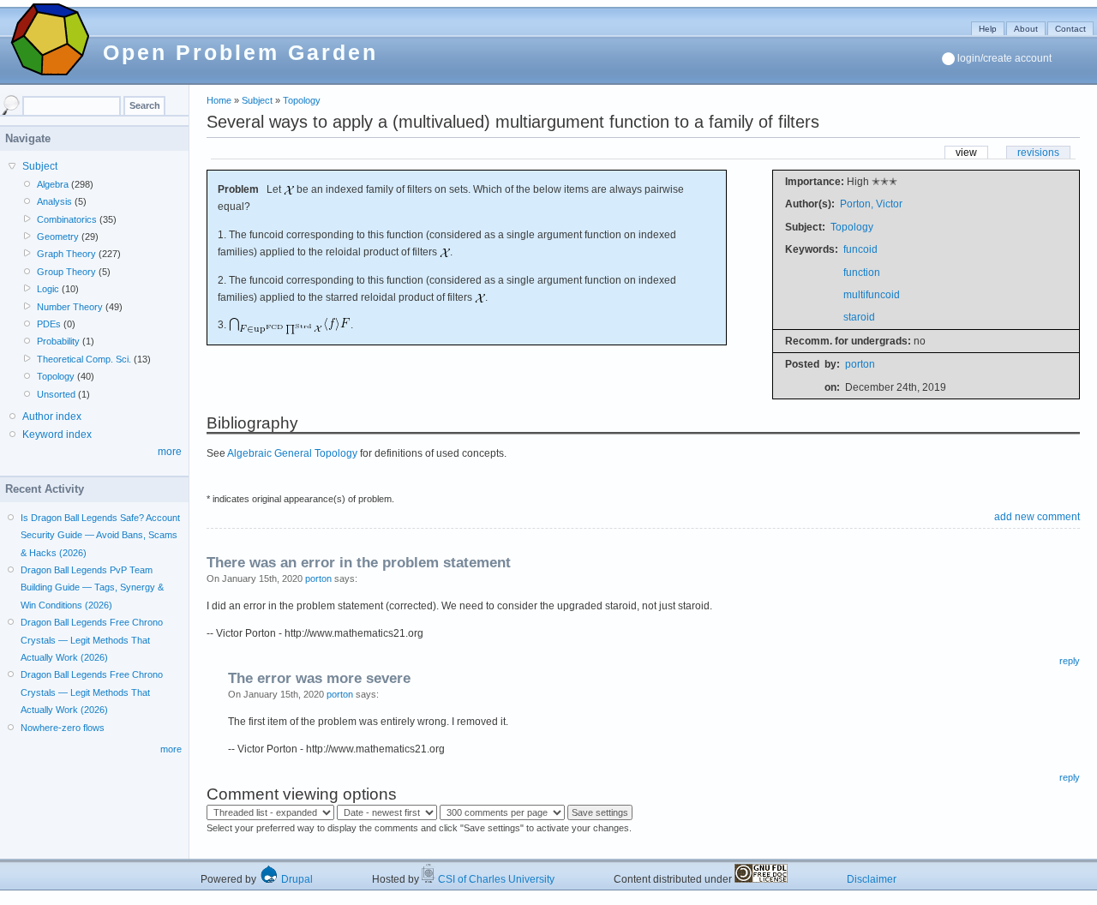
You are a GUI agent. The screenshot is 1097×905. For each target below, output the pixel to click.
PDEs (49, 324)
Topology (302, 100)
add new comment (1037, 517)
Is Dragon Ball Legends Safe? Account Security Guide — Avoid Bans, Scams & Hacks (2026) (100, 535)
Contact (1070, 28)
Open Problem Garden (240, 52)
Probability (58, 341)
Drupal (296, 879)
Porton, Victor (871, 204)
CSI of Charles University (494, 879)
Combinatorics (67, 219)
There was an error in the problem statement (359, 562)
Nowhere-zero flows (63, 727)
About (1026, 28)
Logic (48, 289)
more (170, 452)
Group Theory (66, 272)
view (966, 153)
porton (860, 364)
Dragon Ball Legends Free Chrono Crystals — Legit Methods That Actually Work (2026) (92, 639)
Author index (51, 417)
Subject (257, 100)
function (861, 273)
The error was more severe (319, 678)
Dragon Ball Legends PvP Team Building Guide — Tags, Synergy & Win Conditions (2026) (92, 587)
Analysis (54, 201)
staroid (859, 317)
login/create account (1004, 58)
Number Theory (70, 307)
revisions (1038, 153)
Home (219, 100)
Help (988, 28)
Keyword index (57, 435)
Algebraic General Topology (292, 453)
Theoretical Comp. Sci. (84, 359)
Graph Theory (66, 254)
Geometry (58, 236)
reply (1069, 661)
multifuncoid (871, 295)
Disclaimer (871, 879)
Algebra (53, 184)
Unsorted (56, 394)
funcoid (860, 249)
